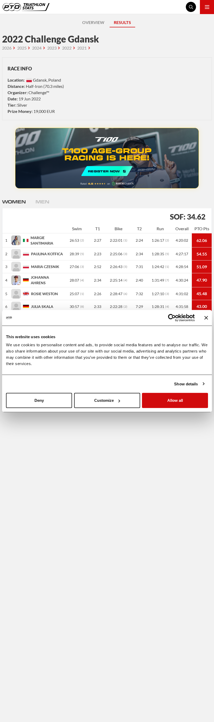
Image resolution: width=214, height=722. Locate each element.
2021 (82, 47)
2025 (22, 47)
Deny (39, 400)
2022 (67, 47)
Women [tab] (14, 201)
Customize (104, 400)
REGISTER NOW (107, 158)
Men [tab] (42, 201)
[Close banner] (206, 317)
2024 (36, 47)
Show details (186, 383)
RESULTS (122, 22)
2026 (6, 47)
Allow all (175, 400)
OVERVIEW (93, 22)
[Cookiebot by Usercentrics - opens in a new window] (172, 317)
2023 (52, 47)
